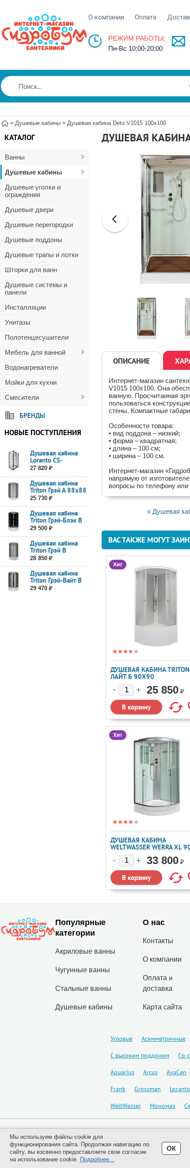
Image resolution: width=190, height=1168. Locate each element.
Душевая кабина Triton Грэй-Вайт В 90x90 (56, 580)
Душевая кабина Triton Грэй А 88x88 (58, 486)
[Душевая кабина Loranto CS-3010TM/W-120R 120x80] (13, 461)
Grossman (147, 1089)
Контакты (158, 940)
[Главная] (4, 122)
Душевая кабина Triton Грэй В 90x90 (54, 550)
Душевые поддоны (33, 239)
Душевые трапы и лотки (41, 254)
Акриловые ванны (85, 951)
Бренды (32, 415)
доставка (157, 988)
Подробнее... (97, 1159)
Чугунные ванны (82, 970)
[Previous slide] (115, 219)
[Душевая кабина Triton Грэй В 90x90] (13, 551)
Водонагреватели (31, 367)
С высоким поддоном (139, 1055)
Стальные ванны (83, 988)
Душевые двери (29, 209)
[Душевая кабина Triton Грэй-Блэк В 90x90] (13, 521)
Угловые (121, 1039)
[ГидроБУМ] (44, 32)
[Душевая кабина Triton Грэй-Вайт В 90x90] (13, 581)
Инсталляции (25, 307)
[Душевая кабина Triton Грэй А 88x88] (13, 491)
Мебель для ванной (35, 352)
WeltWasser (125, 1106)
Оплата (145, 17)
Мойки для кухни (31, 382)
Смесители (22, 397)
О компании (106, 17)
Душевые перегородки (39, 224)
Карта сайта (162, 1007)
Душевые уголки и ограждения (33, 190)
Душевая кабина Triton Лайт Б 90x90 (150, 673)
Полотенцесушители (36, 337)
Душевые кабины (33, 172)
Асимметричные (163, 1039)
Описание (131, 361)
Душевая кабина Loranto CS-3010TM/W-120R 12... (56, 463)
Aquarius (122, 1072)
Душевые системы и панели (36, 288)
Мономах (162, 1106)
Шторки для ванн (31, 269)
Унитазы (17, 322)
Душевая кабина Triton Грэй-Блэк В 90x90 (56, 520)
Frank (117, 1089)
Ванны (15, 157)
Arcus (150, 1072)
